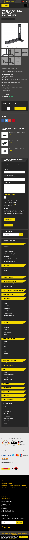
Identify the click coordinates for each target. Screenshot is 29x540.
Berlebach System (8, 286)
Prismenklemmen (8, 311)
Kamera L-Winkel (8, 277)
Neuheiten (6, 391)
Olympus (6, 354)
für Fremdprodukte (9, 339)
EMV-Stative (6, 256)
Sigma (5, 351)
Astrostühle (6, 306)
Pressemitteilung (8, 421)
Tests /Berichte (7, 411)
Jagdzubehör (7, 387)
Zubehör (6, 318)
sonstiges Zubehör (8, 379)
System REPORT (7, 325)
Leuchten (6, 383)
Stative (5, 244)
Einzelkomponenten (8, 19)
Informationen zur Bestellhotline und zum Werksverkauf (14, 488)
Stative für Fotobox (8, 251)
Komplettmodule (8, 363)
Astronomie (6, 298)
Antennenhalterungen (9, 375)
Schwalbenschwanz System (10, 284)
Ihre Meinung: (7, 182)
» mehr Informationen (12, 538)
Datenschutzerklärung (9, 204)
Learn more (13, 215)
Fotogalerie (4, 496)
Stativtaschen (7, 330)
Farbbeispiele (7, 416)
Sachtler (6, 349)
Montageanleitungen (9, 418)
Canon (5, 341)
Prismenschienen (8, 313)
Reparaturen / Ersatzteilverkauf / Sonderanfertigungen (13, 485)
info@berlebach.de (9, 513)
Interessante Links (5, 498)
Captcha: (6, 208)
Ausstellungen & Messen (6, 494)
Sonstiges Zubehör (8, 332)
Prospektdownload (8, 414)
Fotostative (6, 247)
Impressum (14, 534)
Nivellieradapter (8, 294)
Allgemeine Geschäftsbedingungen (8, 533)
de (24, 1)
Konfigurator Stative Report (10, 259)
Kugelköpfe (6, 268)
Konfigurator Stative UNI (9, 261)
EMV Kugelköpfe (8, 377)
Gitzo (5, 344)
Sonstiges (6, 395)
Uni (5, 407)
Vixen (5, 356)
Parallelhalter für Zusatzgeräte (13, 290)
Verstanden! (23, 536)
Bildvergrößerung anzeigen (15, 47)
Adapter (5, 303)
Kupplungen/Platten (9, 281)
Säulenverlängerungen (9, 315)
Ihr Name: (6, 169)
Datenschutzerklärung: (10, 194)
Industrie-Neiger (8, 273)
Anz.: (4, 108)
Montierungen (7, 308)
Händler (3, 481)
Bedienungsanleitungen (9, 409)
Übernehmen (8, 225)
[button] (2, 120)
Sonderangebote (8, 399)
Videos (5, 423)
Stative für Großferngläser (10, 254)
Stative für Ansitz (8, 249)
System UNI (6, 327)
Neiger (5, 270)
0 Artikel (6, 5)
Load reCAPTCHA (9, 219)
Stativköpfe (6, 265)
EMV (4, 369)
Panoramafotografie (9, 360)
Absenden (19, 522)
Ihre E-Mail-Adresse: (9, 176)
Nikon (5, 346)
